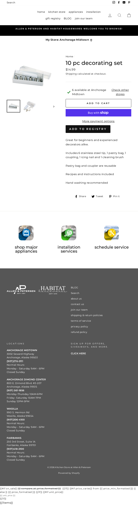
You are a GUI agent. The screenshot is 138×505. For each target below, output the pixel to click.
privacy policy (79, 326)
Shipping (71, 73)
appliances (76, 11)
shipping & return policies (87, 315)
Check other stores (120, 92)
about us (76, 298)
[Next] (52, 106)
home (41, 11)
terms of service (81, 320)
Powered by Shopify (69, 473)
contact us (77, 304)
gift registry (53, 18)
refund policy (79, 332)
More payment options (98, 121)
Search (11, 2)
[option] (69, 29)
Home (69, 56)
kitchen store (56, 11)
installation (93, 11)
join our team (84, 18)
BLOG (68, 18)
